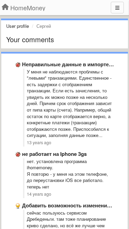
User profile (17, 26)
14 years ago (39, 194)
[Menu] (117, 7)
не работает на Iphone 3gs (54, 154)
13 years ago (39, 142)
